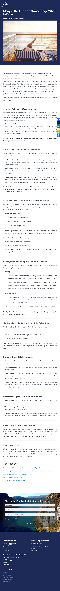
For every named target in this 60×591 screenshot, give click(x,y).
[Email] (58, 129)
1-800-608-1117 (7, 548)
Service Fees (6, 581)
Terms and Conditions (9, 577)
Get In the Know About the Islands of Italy (14, 480)
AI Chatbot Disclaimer (9, 579)
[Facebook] (58, 119)
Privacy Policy (7, 576)
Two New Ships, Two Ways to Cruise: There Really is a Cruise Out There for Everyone (27, 471)
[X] (58, 122)
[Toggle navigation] (57, 3)
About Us (5, 574)
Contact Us (6, 572)
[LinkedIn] (58, 126)
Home (2, 66)
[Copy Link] (58, 132)
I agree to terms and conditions (16, 519)
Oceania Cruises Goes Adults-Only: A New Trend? (17, 474)
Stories (7, 66)
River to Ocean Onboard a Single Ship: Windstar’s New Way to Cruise (23, 468)
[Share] (58, 135)
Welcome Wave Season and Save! (12, 477)
